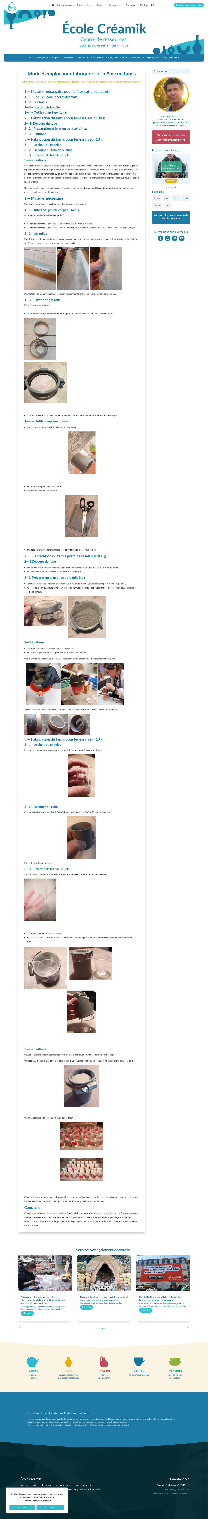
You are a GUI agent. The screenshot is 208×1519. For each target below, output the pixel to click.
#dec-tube (65, 150)
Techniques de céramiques (32, 1309)
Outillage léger (72, 81)
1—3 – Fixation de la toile (42, 107)
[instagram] (167, 238)
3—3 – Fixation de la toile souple (47, 155)
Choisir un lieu (145, 1303)
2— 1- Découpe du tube (40, 123)
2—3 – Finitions (35, 134)
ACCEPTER (50, 1507)
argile (168, 205)
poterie (176, 198)
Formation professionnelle (164, 1303)
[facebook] (160, 238)
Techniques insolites (53, 1309)
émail (186, 198)
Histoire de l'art (101, 1300)
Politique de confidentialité (179, 1493)
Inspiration (113, 1300)
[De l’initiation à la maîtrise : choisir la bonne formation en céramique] (163, 1256)
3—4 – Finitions (35, 160)
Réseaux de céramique (177, 1306)
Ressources (104, 81)
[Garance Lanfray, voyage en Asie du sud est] (104, 1256)
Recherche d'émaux (89, 81)
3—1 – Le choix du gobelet (42, 145)
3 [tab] (171, 187)
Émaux (33, 1306)
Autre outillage (29, 81)
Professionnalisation (157, 1306)
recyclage (157, 205)
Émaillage (41, 81)
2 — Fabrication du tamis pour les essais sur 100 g (64, 118)
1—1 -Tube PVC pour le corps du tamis (50, 97)
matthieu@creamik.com (177, 1489)
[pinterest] (174, 238)
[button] (102, 1328)
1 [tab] (166, 187)
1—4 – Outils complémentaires (46, 112)
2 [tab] (169, 187)
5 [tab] (175, 187)
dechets (157, 198)
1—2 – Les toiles (35, 102)
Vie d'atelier (135, 81)
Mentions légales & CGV (159, 1493)
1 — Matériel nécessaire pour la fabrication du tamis (66, 91)
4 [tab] (173, 187)
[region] (37, 1500)
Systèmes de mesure (119, 81)
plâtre (166, 198)
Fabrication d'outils (55, 81)
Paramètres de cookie (41, 1500)
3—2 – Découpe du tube (41, 150)
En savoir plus (180, 181)
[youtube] (182, 238)
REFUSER (22, 1507)
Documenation (86, 1300)
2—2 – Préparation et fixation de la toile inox (55, 128)
